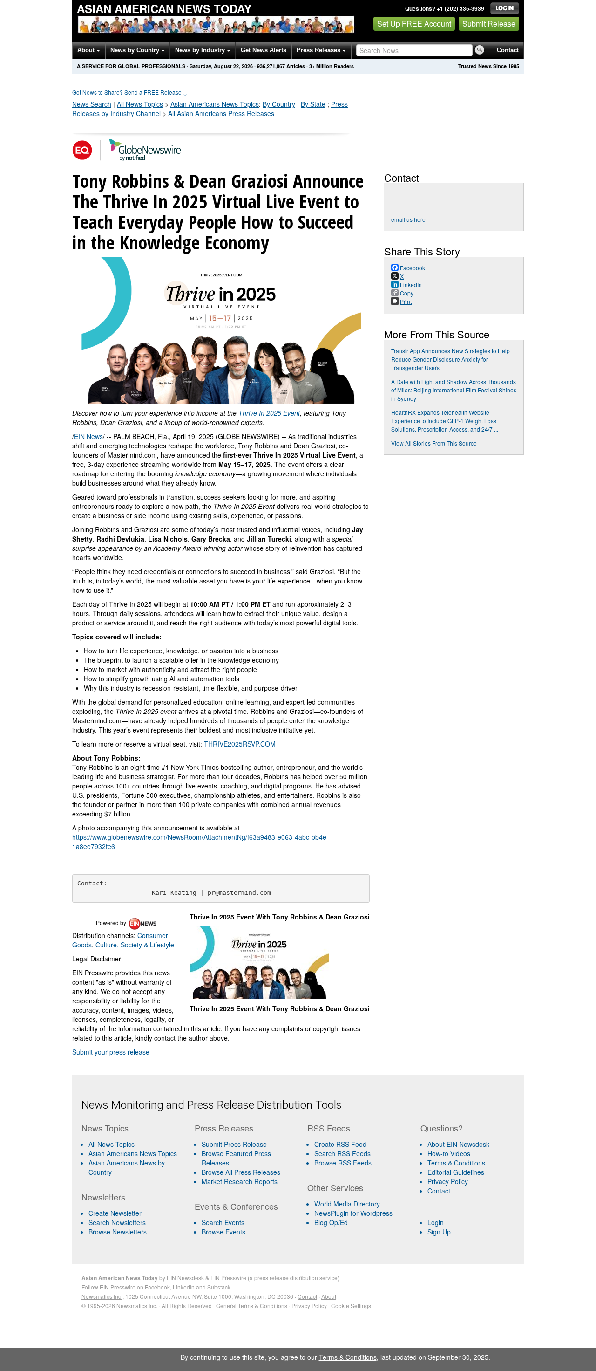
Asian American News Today (164, 8)
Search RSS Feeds (342, 1153)
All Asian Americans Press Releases (221, 113)
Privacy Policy (447, 1181)
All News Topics (140, 104)
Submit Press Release (234, 1144)
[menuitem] (134, 1153)
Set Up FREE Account (414, 23)
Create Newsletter (115, 1213)
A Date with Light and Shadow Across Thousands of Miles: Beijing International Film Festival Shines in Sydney (453, 389)
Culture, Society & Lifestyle (134, 944)
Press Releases (319, 50)
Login (435, 1222)
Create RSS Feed (340, 1144)
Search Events (223, 1222)
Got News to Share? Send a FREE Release (129, 92)
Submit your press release (110, 1051)
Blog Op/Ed (331, 1222)
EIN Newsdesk (185, 1278)
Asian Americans (214, 104)
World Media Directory (347, 1203)
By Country (279, 104)
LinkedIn (184, 1287)
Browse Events (223, 1231)
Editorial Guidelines (455, 1172)
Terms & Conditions (456, 1162)
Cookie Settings (351, 1305)
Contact (508, 50)
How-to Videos (448, 1153)
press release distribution (286, 1278)
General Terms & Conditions (251, 1305)
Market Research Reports (240, 1181)
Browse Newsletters (117, 1231)
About (86, 50)
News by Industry (201, 50)
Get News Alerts (263, 50)
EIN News (88, 436)
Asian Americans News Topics (132, 1153)
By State (313, 104)
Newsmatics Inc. (101, 1296)
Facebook (157, 1287)
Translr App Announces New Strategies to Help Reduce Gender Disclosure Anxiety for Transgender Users (450, 359)
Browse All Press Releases (241, 1172)
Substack (218, 1287)
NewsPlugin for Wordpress (353, 1213)
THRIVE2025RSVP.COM (240, 743)
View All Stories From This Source (434, 443)
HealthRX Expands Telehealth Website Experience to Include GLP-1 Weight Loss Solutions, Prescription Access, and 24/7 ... (444, 420)
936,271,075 (271, 65)
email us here (408, 219)
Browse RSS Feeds (343, 1162)
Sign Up (439, 1231)
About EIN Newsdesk (458, 1144)
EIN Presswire (228, 1278)
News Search (91, 104)
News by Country (135, 50)
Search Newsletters (117, 1222)
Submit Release (488, 23)
